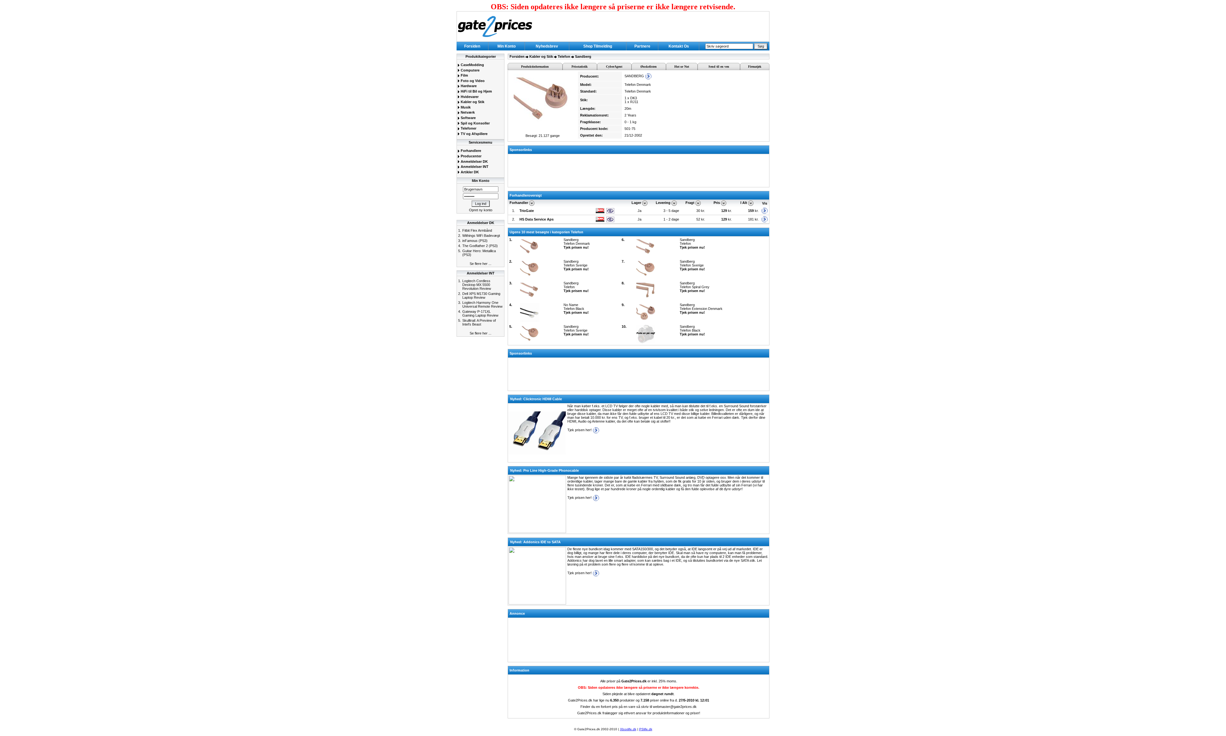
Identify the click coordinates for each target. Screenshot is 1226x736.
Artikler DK (469, 172)
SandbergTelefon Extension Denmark (701, 308)
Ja (639, 211)
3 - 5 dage (671, 211)
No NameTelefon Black (576, 308)
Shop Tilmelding (597, 46)
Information (519, 670)
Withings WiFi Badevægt (481, 235)
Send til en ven (718, 66)
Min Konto (506, 46)
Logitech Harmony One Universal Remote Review (482, 304)
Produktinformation (535, 66)
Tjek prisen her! (580, 430)
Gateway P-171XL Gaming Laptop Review (480, 313)
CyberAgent (614, 66)
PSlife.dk (645, 729)
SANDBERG (634, 76)
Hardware (468, 86)
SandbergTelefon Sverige (576, 265)
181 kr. (753, 219)
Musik (465, 107)
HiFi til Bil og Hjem (476, 91)
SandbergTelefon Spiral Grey (694, 287)
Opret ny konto (480, 210)
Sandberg (583, 56)
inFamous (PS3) (475, 241)
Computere (470, 70)
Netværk (467, 112)
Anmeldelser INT (474, 167)
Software (468, 118)
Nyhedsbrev (547, 46)
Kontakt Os (679, 46)
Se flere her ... (480, 264)
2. (513, 219)
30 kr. (701, 211)
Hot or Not (681, 66)
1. (513, 211)
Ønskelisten (648, 66)
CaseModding (472, 65)
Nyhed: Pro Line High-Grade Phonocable (544, 470)
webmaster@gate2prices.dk (675, 707)
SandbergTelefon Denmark (577, 243)
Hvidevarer (469, 97)
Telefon (564, 56)
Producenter (470, 156)
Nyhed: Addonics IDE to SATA (535, 542)
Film (464, 75)
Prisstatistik (579, 66)
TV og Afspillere (474, 134)
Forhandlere (470, 151)
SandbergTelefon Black (692, 330)
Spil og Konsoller (475, 123)
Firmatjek (754, 66)
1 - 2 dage (671, 219)
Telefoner (468, 128)
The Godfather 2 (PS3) (480, 246)
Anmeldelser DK (474, 161)
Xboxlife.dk (628, 729)
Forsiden (472, 46)
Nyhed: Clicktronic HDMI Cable (536, 399)
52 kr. (701, 219)
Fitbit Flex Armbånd (477, 230)
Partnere (642, 46)
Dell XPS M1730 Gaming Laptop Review (481, 295)
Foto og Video (472, 81)
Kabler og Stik (472, 102)
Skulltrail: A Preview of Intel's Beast (479, 322)
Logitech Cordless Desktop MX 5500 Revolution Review (476, 284)
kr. (727, 211)
